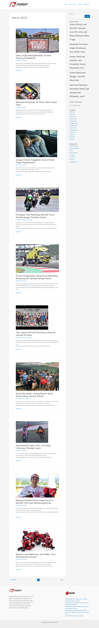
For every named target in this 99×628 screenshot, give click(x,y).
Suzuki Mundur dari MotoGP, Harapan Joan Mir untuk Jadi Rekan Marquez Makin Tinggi (79, 32)
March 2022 (72, 116)
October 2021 (73, 128)
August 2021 (73, 132)
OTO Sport (24, 219)
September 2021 (74, 130)
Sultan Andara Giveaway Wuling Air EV (74, 615)
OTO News (18, 60)
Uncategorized (73, 161)
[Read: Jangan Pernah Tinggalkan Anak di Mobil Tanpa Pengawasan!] (36, 143)
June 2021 (72, 137)
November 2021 (73, 125)
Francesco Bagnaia (74, 148)
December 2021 (73, 123)
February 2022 (73, 118)
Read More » (19, 71)
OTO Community (20, 398)
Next (62, 579)
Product (80, 4)
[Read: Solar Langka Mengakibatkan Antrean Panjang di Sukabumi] (37, 40)
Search (71, 13)
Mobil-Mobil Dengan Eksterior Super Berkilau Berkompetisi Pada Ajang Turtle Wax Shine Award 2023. (77, 612)
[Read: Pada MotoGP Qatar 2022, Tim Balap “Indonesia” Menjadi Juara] (32, 432)
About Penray (72, 4)
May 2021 (72, 139)
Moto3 (71, 150)
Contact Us (86, 4)
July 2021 (72, 134)
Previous (13, 579)
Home (66, 4)
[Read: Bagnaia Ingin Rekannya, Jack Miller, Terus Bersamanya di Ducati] (37, 540)
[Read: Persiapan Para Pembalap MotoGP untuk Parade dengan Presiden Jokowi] (37, 199)
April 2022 (72, 114)
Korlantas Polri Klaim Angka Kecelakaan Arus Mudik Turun (79, 48)
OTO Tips (18, 107)
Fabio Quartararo (74, 146)
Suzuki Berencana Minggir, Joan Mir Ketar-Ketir (78, 76)
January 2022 (73, 121)
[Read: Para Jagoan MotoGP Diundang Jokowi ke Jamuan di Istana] (32, 317)
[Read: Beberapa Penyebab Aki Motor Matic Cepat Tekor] (28, 91)
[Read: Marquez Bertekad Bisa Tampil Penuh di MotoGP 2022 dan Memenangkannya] (37, 485)
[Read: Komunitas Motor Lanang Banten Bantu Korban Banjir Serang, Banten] (37, 376)
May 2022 (72, 112)
